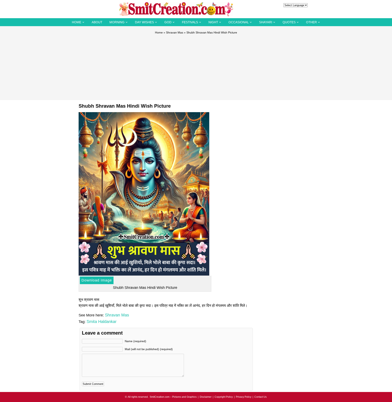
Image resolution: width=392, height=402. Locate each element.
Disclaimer (206, 396)
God (168, 22)
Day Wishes (144, 22)
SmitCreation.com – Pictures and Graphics (173, 396)
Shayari (265, 22)
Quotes (289, 22)
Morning (117, 22)
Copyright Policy (224, 396)
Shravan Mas (174, 32)
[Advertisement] (196, 65)
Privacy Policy (243, 396)
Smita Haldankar (102, 321)
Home (76, 22)
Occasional (238, 22)
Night (213, 22)
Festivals (190, 22)
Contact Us (260, 396)
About (97, 22)
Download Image (96, 280)
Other (311, 22)
